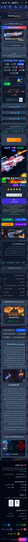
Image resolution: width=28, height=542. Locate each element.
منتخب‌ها (9, 487)
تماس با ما (22, 490)
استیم (15, 13)
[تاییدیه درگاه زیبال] (17, 503)
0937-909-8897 (20, 474)
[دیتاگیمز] (19, 13)
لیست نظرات (19, 219)
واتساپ (9, 513)
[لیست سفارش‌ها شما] (6, 3)
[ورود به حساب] (24, 3)
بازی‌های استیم (8, 484)
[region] (14, 386)
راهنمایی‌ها (6, 219)
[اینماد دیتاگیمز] (11, 503)
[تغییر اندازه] (17, 540)
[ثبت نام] (18, 2)
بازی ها (9, 13)
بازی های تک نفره (10, 262)
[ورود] (22, 2)
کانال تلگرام (9, 516)
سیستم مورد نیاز (20, 224)
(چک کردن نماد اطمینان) (14, 208)
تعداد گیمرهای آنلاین (18, 275)
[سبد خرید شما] (9, 3)
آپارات (23, 519)
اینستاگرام (22, 513)
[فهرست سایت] (26, 2)
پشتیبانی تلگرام (21, 516)
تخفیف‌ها (22, 487)
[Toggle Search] (2, 7)
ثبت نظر (6, 224)
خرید (6, 84)
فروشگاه (22, 484)
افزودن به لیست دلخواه (13, 195)
